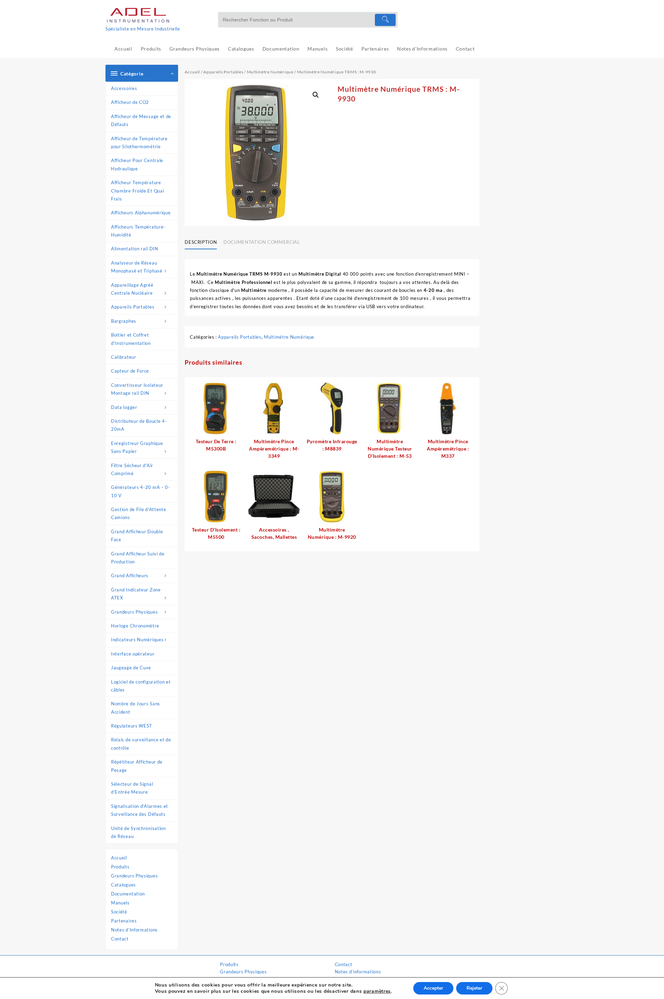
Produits (120, 866)
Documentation (128, 894)
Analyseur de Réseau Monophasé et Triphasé (137, 267)
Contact (120, 939)
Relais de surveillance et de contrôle (141, 743)
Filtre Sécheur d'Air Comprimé (132, 469)
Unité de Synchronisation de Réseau (138, 832)
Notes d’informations (358, 971)
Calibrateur (123, 357)
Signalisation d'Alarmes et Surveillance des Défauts (139, 810)
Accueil (119, 857)
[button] (316, 95)
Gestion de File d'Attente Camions (138, 513)
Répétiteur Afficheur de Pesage (137, 766)
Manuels (120, 903)
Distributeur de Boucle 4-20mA (139, 425)
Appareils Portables (132, 307)
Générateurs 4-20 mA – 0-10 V (140, 491)
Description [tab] (201, 242)
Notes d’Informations (134, 930)
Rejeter (474, 988)
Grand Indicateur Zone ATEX (136, 593)
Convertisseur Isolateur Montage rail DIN (137, 389)
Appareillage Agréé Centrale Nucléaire (132, 289)
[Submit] (385, 20)
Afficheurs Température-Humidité (138, 231)
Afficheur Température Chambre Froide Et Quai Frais (137, 191)
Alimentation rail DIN (134, 248)
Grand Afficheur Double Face (137, 535)
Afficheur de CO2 (130, 102)
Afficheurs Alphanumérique (141, 212)
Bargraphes (123, 321)
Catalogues (123, 884)
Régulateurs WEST (131, 726)
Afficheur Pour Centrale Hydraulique (137, 164)
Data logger (124, 407)
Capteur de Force (130, 371)
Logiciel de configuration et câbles (141, 686)
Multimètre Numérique (270, 71)
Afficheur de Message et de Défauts (141, 120)
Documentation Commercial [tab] (261, 242)
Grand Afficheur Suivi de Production (138, 557)
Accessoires (124, 88)
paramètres (377, 991)
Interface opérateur (132, 654)
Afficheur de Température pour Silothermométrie (139, 142)
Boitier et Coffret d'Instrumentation (131, 339)
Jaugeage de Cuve (131, 667)
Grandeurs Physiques (134, 612)
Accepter (433, 988)
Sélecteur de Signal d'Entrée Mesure (132, 788)
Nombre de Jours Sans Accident (135, 707)
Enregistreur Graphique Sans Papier (137, 447)
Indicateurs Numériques (137, 639)
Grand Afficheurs (129, 575)
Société (119, 912)
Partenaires (124, 921)
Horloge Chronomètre (135, 625)
